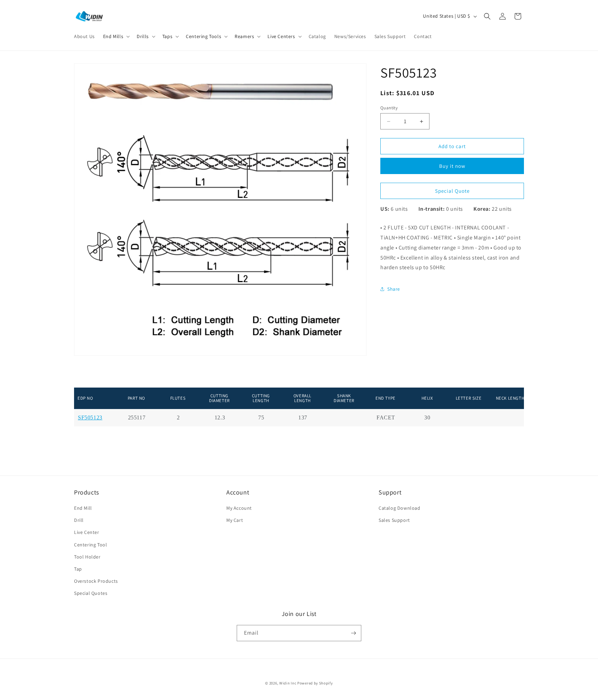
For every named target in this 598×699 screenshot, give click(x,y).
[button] (116, 36)
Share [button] (393, 289)
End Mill (83, 508)
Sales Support (394, 520)
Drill (79, 520)
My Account (239, 508)
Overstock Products (96, 581)
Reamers (244, 36)
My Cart (234, 520)
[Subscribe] (353, 633)
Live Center (86, 532)
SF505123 (90, 417)
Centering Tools (203, 36)
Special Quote (452, 191)
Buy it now (452, 166)
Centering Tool (90, 545)
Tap (78, 569)
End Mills (113, 36)
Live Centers (281, 36)
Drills (143, 36)
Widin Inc (287, 683)
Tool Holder (87, 557)
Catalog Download (399, 508)
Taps (167, 36)
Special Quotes (90, 593)
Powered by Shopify (315, 683)
